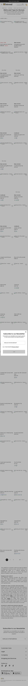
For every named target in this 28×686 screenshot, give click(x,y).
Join (14, 351)
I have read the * (12, 347)
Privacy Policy (15, 347)
